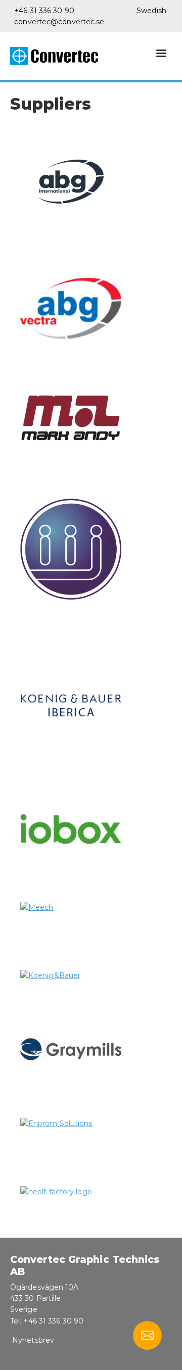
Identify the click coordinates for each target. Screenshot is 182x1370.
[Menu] (161, 54)
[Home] (58, 56)
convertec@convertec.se (59, 21)
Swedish (151, 10)
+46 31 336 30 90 (44, 10)
